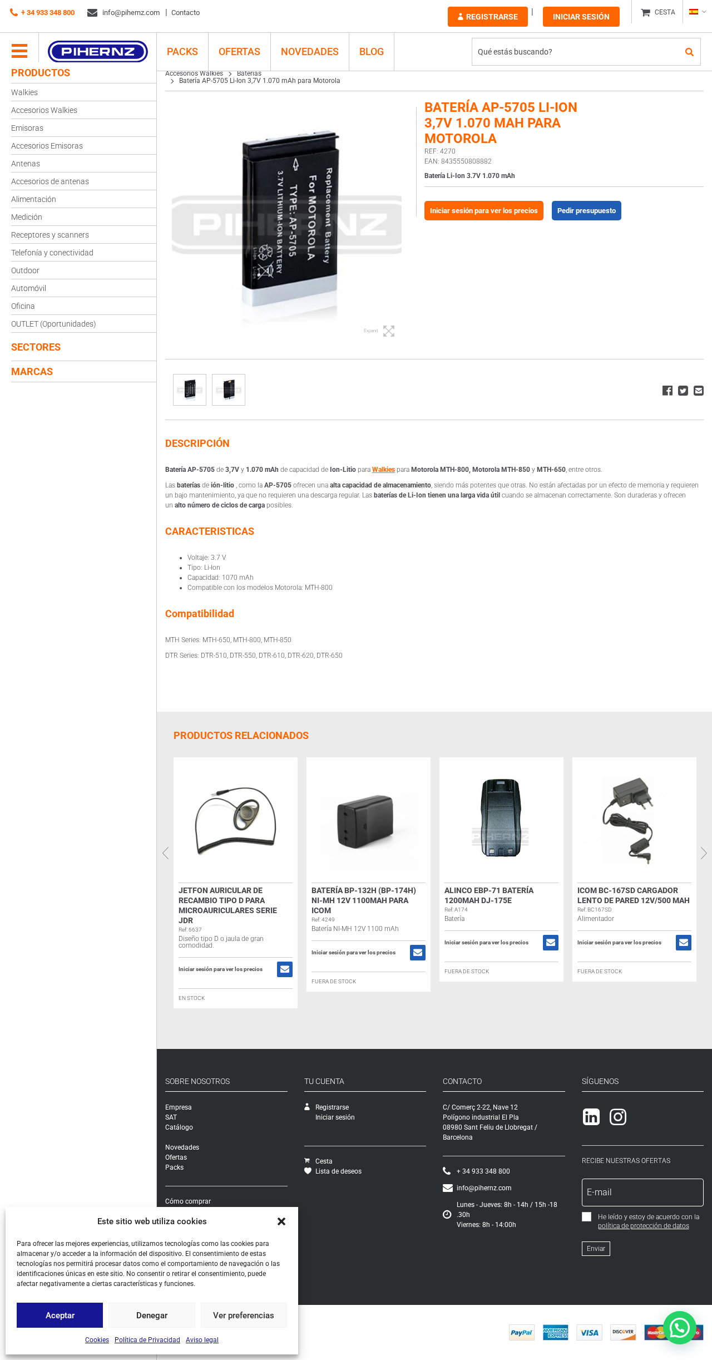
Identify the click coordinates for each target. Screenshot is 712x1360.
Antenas (25, 163)
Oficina (23, 306)
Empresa (178, 1107)
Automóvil (28, 288)
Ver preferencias (243, 1315)
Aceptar (60, 1315)
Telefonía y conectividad (52, 252)
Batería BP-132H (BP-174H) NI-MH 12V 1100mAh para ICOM (364, 900)
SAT (171, 1117)
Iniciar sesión (581, 16)
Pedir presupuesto (586, 210)
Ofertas (239, 51)
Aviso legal (202, 1340)
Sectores (36, 347)
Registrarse (492, 16)
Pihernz (97, 52)
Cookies (97, 1340)
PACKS (182, 51)
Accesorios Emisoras (47, 145)
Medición (26, 217)
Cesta (324, 1161)
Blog (371, 51)
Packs (174, 1167)
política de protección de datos (643, 1226)
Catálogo (179, 1127)
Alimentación (33, 199)
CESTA (665, 12)
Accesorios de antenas (50, 181)
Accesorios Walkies (44, 110)
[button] (281, 1221)
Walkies (24, 92)
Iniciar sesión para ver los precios (484, 210)
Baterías (249, 73)
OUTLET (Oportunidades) (53, 323)
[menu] (19, 52)
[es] (697, 11)
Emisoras (27, 128)
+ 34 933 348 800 (48, 12)
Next (703, 852)
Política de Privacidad (147, 1340)
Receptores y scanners (50, 234)
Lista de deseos (338, 1171)
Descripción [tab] (197, 443)
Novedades (310, 51)
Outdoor (25, 270)
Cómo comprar (188, 1201)
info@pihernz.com (130, 12)
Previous (165, 852)
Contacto (185, 12)
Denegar (151, 1315)
